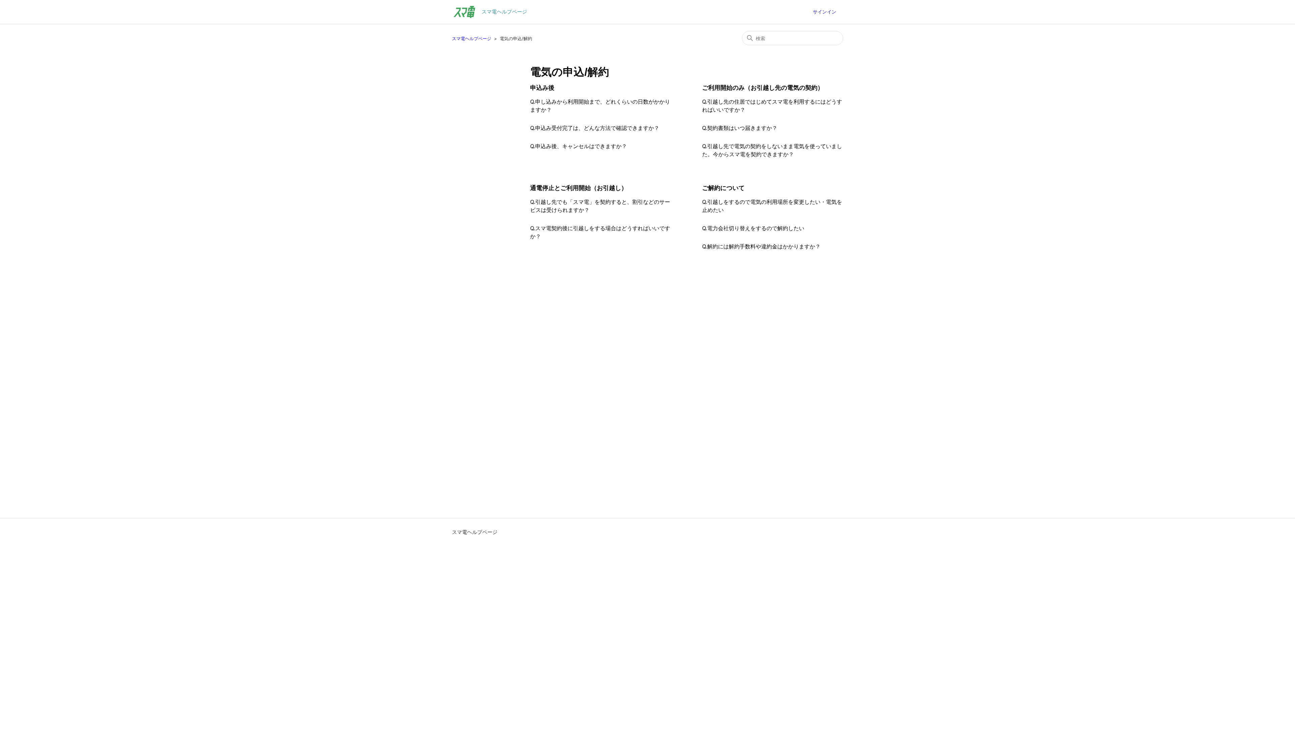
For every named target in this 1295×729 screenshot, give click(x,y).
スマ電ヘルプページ (471, 38)
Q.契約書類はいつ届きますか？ (739, 128)
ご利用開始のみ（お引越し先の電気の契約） (763, 87)
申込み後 (542, 87)
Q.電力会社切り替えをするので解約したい (753, 228)
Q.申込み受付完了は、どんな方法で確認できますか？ (594, 128)
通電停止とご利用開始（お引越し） (578, 188)
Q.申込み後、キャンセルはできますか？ (578, 146)
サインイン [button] (824, 12)
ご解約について (723, 188)
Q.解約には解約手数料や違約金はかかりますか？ (761, 246)
